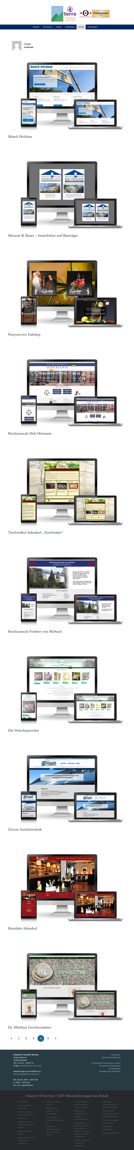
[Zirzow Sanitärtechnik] (67, 789)
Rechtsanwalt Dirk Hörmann (29, 433)
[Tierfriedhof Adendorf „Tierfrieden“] (67, 492)
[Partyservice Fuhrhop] (67, 294)
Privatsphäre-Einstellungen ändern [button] (106, 1063)
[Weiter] (55, 1038)
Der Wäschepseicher (23, 730)
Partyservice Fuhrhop (24, 334)
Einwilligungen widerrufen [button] (110, 1071)
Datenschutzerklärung (111, 1057)
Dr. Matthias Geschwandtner (29, 1027)
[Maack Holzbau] (67, 96)
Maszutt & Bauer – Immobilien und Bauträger (43, 235)
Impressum (116, 1055)
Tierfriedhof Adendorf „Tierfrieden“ (35, 532)
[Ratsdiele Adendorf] (67, 888)
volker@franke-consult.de (30, 1066)
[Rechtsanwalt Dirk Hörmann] (67, 393)
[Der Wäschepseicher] (67, 690)
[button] (53, 27)
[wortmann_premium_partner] (70, 14)
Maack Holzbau (20, 136)
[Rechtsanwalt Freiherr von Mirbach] (67, 591)
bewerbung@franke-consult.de (26, 1074)
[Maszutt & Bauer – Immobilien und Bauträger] (67, 195)
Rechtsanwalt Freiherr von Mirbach (35, 631)
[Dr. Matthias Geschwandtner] (67, 987)
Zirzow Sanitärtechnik (25, 829)
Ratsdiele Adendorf (22, 928)
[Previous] (11, 1038)
